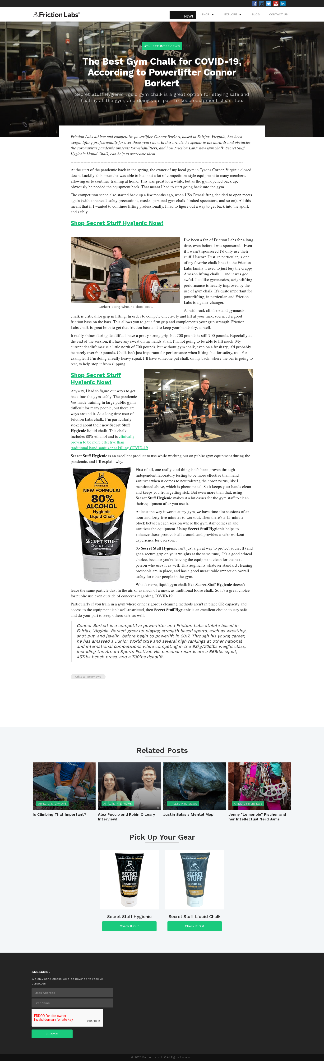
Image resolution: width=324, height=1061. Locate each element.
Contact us (278, 14)
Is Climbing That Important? (59, 814)
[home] (56, 13)
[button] (233, 14)
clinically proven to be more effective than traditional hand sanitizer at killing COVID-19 (109, 442)
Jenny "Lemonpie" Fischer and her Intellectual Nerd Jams (257, 816)
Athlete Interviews (162, 46)
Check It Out (129, 926)
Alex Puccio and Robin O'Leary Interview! (126, 816)
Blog (256, 14)
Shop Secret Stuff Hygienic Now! (117, 223)
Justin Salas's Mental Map (188, 814)
